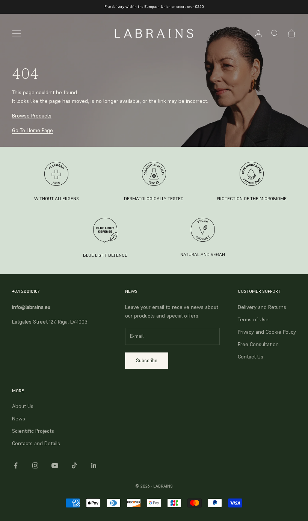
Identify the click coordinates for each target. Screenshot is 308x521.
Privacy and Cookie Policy (267, 331)
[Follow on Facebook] (16, 465)
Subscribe (146, 360)
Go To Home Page (32, 130)
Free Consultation (258, 344)
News (18, 418)
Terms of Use (253, 319)
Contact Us (250, 356)
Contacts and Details (36, 443)
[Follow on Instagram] (35, 465)
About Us (22, 406)
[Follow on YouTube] (55, 465)
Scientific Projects (33, 431)
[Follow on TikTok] (74, 465)
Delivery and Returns (262, 307)
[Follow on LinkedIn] (94, 465)
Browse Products (31, 115)
